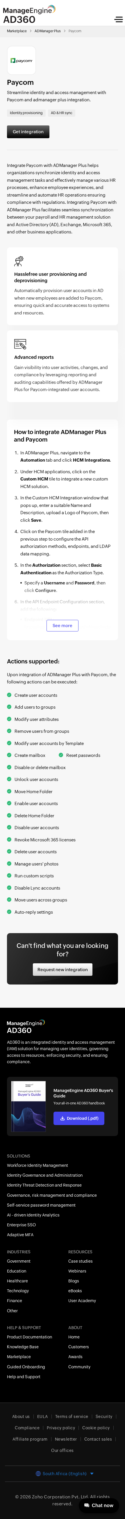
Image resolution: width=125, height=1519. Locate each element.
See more (62, 625)
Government (19, 1261)
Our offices (62, 1450)
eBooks (75, 1290)
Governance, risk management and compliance (52, 1195)
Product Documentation (29, 1337)
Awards (75, 1356)
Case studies (80, 1261)
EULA (42, 1416)
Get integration (28, 131)
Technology (18, 1290)
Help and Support (23, 1376)
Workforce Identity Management (37, 1165)
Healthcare (17, 1281)
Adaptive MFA (20, 1234)
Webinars (77, 1271)
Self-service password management (41, 1205)
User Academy (82, 1300)
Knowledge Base (23, 1347)
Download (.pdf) (83, 1118)
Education (16, 1271)
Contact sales (98, 1439)
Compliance (27, 1428)
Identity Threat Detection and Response (44, 1185)
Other (12, 1311)
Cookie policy (96, 1428)
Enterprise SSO (21, 1225)
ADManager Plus (48, 31)
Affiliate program (30, 1439)
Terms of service (71, 1416)
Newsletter (66, 1439)
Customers (78, 1347)
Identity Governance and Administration (45, 1175)
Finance (14, 1300)
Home (74, 1337)
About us (21, 1416)
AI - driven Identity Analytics (33, 1215)
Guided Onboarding (26, 1367)
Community (79, 1367)
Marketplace (17, 31)
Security (104, 1416)
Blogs (73, 1281)
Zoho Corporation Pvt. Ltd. (60, 1496)
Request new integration (63, 969)
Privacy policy (61, 1428)
